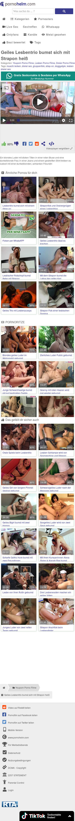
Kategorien (21, 19)
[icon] (4, 19)
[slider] (38, 120)
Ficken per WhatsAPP (13, 240)
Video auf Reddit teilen (19, 707)
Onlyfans (12, 34)
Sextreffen (30, 26)
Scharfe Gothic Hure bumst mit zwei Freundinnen (18, 559)
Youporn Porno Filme (23, 62)
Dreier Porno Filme (65, 62)
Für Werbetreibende (17, 744)
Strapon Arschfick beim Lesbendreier (51, 629)
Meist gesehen (55, 34)
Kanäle (32, 34)
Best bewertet (15, 42)
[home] (3, 687)
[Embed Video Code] (51, 144)
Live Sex (12, 26)
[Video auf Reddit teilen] (37, 144)
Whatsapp (52, 26)
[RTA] (10, 806)
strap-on (50, 66)
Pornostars (45, 19)
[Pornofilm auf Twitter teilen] (31, 144)
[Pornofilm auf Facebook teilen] (25, 144)
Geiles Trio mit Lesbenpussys (17, 310)
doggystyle (60, 66)
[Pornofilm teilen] (43, 144)
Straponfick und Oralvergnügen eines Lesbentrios (55, 207)
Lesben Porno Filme (45, 62)
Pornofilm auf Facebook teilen (22, 715)
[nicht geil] (16, 144)
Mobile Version (15, 730)
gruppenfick (39, 66)
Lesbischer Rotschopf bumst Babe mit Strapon (17, 277)
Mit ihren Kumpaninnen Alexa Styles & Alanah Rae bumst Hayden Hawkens (54, 560)
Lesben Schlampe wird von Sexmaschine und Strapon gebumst (53, 455)
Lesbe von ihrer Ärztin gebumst (18, 592)
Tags (37, 42)
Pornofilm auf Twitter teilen (20, 722)
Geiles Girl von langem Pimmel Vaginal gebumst (18, 489)
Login (10, 790)
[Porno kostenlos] (18, 5)
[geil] (4, 144)
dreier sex (27, 66)
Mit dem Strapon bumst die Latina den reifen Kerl (53, 277)
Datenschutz (13, 752)
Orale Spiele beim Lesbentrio (17, 452)
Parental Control (15, 782)
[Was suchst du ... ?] (64, 11)
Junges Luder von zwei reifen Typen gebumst (17, 629)
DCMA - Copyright (16, 767)
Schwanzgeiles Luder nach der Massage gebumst (55, 489)
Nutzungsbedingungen (19, 760)
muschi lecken (14, 66)
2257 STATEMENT (16, 775)
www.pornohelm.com (18, 737)
